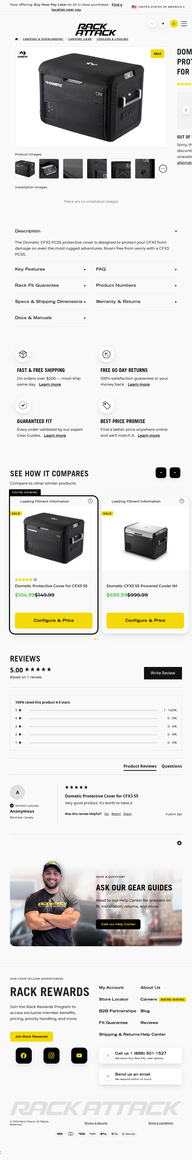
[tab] (140, 767)
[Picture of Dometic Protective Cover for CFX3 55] (25, 169)
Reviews (149, 1023)
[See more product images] (163, 169)
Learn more (50, 384)
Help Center (153, 1035)
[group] (36, 669)
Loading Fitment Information (44, 501)
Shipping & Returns (119, 1035)
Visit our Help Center (118, 924)
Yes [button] (106, 814)
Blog (145, 1011)
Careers (148, 1000)
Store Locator (113, 1000)
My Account (111, 988)
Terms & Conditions (160, 1123)
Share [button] (127, 814)
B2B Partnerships (117, 1011)
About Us (150, 988)
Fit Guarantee (113, 1023)
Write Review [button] (163, 673)
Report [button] (116, 814)
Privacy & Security (96, 1123)
